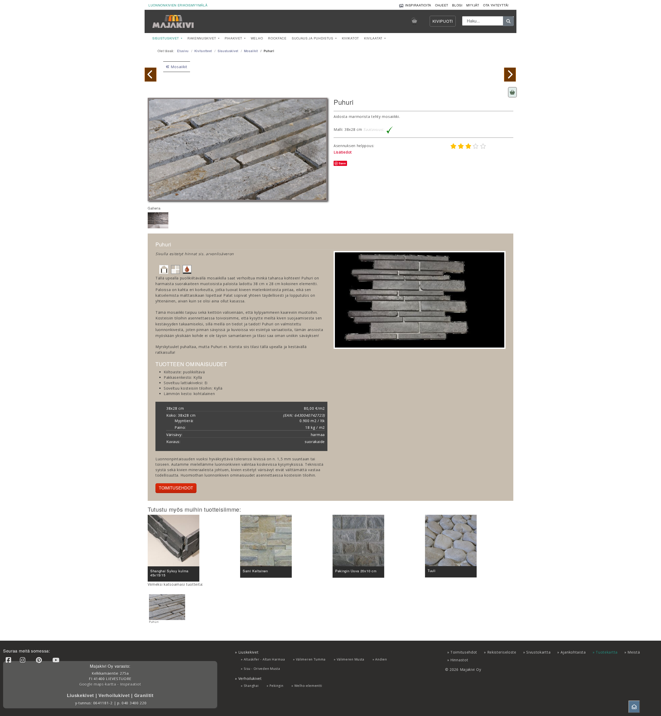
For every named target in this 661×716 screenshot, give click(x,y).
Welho (257, 38)
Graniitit (143, 695)
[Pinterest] (39, 660)
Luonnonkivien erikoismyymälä (178, 5)
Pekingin (277, 685)
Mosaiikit (178, 66)
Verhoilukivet (114, 695)
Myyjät (472, 5)
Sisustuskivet (166, 38)
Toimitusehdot (176, 488)
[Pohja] (150, 74)
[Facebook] (9, 660)
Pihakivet (234, 38)
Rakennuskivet (202, 38)
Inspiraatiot (130, 684)
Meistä (633, 652)
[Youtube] (57, 660)
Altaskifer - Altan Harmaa (264, 659)
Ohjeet (441, 5)
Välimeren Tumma (311, 659)
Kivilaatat (373, 38)
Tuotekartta (607, 652)
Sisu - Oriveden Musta (262, 668)
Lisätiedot (343, 152)
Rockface (277, 38)
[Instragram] (23, 660)
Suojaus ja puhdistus (313, 38)
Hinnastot (459, 659)
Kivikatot (350, 38)
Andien (381, 659)
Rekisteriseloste (501, 652)
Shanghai (251, 685)
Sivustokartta (538, 652)
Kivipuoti (442, 21)
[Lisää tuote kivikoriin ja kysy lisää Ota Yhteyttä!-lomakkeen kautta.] (512, 92)
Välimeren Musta (351, 659)
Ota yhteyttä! (496, 5)
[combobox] (488, 21)
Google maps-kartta (97, 684)
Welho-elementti (308, 685)
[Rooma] (510, 74)
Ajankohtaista (573, 652)
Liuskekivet (81, 695)
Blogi (457, 5)
